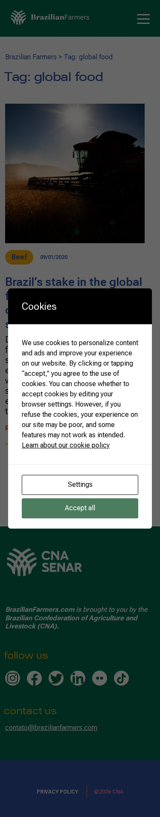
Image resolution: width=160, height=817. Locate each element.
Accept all (80, 508)
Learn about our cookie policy (66, 445)
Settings (80, 484)
